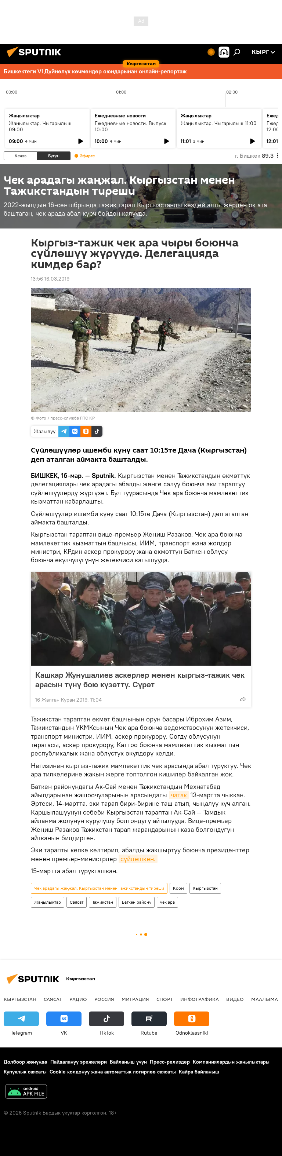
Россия (104, 999)
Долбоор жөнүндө (25, 1061)
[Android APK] (26, 1092)
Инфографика (199, 999)
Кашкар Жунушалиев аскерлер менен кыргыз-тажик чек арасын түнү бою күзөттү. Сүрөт (140, 679)
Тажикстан (102, 902)
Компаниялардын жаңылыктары (231, 1061)
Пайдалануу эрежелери (78, 1061)
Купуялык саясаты (25, 1071)
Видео (235, 999)
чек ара (167, 902)
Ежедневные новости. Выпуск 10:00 (130, 126)
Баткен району (136, 902)
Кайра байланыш (199, 1071)
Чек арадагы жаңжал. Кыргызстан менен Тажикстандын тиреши (99, 888)
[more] (242, 699)
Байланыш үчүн (128, 1061)
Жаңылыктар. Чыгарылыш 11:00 (219, 123)
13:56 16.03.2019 (50, 278)
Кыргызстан (205, 888)
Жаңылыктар (47, 902)
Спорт (164, 999)
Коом (178, 888)
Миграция (135, 999)
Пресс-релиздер (170, 1061)
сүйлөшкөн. (138, 859)
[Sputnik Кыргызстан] (36, 58)
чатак (179, 795)
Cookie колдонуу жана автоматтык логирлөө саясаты (113, 1071)
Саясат (76, 902)
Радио (78, 999)
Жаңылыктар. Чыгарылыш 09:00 (40, 126)
